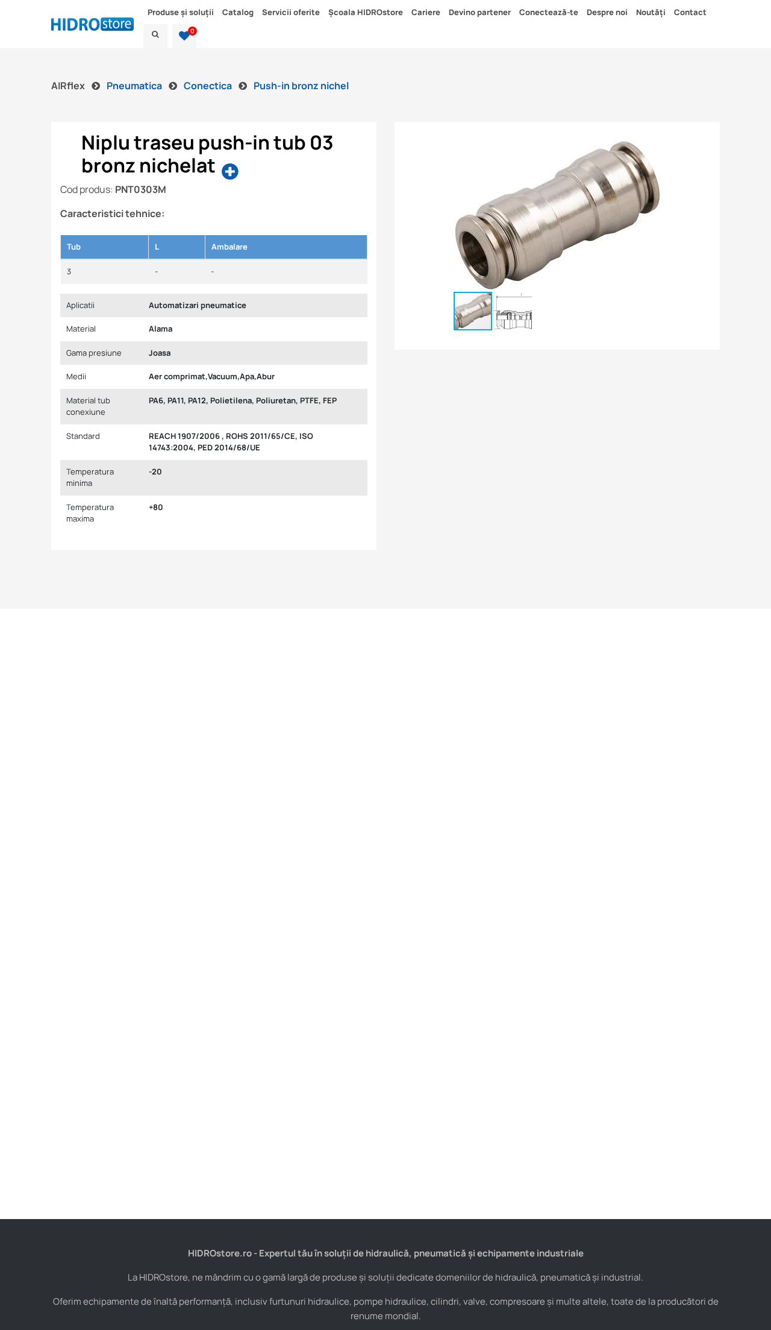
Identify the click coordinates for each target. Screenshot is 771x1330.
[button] (184, 36)
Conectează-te (548, 12)
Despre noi (607, 12)
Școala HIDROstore (365, 12)
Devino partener (480, 12)
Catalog (238, 12)
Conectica (209, 85)
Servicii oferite (291, 12)
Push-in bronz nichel (301, 85)
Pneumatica (135, 85)
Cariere (425, 12)
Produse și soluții (181, 12)
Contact (690, 12)
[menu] (155, 36)
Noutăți (651, 12)
